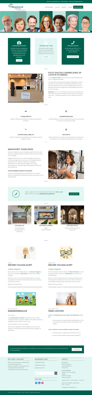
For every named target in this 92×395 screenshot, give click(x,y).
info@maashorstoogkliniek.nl (69, 387)
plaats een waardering (22, 369)
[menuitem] (49, 7)
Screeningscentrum (40, 362)
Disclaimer (26, 392)
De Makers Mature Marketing (34, 392)
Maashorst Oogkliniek (13, 366)
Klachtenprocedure (39, 368)
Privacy (22, 392)
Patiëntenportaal (78, 1)
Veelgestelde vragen (40, 365)
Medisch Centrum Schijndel (68, 372)
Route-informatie (66, 377)
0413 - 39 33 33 (61, 1)
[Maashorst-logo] (16, 7)
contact (27, 327)
